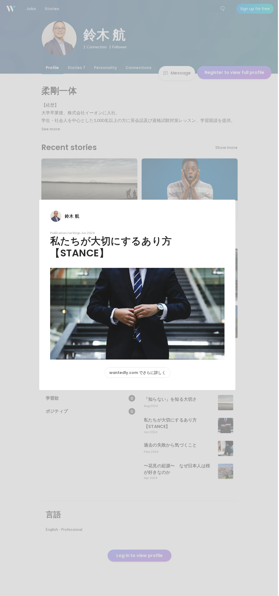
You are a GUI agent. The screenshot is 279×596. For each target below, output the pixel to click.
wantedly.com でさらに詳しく (137, 372)
